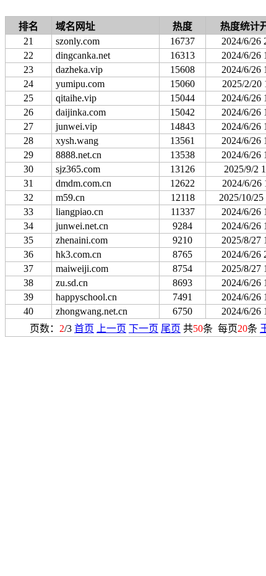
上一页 (111, 328)
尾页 (171, 328)
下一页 (143, 328)
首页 (84, 328)
